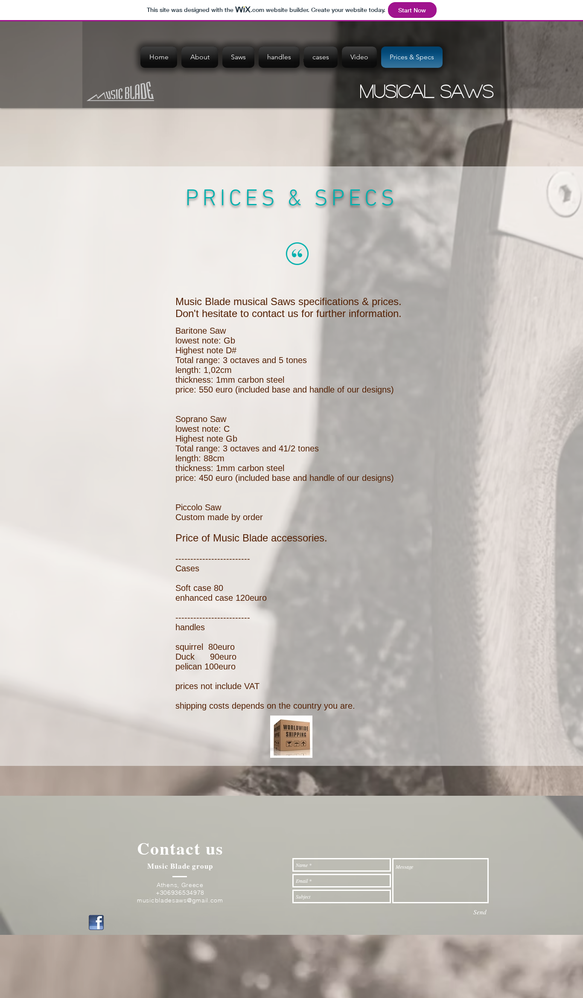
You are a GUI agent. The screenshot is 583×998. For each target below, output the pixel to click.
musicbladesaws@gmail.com (180, 900)
